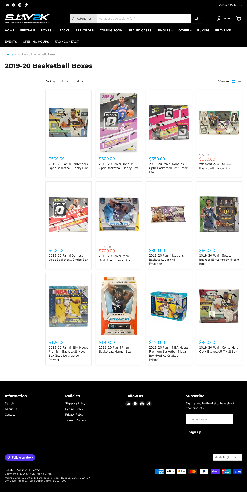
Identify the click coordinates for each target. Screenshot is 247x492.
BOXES (46, 30)
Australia (229, 5)
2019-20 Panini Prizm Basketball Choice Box (114, 258)
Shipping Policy (75, 403)
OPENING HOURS (36, 42)
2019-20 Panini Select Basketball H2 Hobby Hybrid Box (219, 260)
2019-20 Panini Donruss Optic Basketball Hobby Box (118, 166)
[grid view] (234, 81)
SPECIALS (27, 30)
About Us (11, 409)
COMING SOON (111, 30)
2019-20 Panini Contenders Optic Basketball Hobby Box (68, 166)
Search (9, 403)
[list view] (239, 81)
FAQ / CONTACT (67, 42)
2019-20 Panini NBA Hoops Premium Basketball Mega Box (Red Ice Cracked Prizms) (169, 353)
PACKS (64, 30)
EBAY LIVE (223, 30)
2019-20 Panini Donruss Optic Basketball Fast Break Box (168, 168)
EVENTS (11, 42)
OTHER (184, 30)
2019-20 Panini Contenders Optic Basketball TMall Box (218, 349)
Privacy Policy (74, 415)
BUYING (203, 30)
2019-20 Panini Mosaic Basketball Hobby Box (215, 166)
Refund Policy (74, 409)
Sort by (50, 81)
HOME (9, 30)
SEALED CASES (139, 30)
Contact (10, 415)
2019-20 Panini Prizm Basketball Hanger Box (115, 349)
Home (9, 54)
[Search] (196, 18)
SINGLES (164, 30)
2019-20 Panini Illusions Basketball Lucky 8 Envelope (166, 260)
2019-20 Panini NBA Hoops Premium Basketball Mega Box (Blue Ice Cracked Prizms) (68, 353)
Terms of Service (75, 420)
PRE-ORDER (84, 30)
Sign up (195, 432)
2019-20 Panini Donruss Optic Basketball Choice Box (68, 258)
